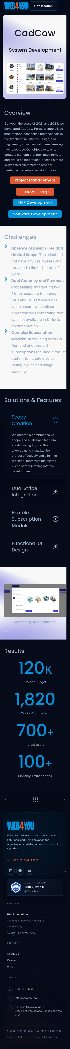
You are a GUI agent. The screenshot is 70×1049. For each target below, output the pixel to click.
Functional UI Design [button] (27, 546)
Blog (10, 966)
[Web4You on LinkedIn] (11, 871)
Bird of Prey (15, 926)
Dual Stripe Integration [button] (25, 491)
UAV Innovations (18, 914)
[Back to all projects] (35, 799)
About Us (13, 953)
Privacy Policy (17, 1037)
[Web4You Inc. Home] (20, 825)
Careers (11, 960)
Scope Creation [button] (22, 420)
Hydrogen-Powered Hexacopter (27, 920)
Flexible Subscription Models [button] (26, 519)
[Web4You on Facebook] (20, 871)
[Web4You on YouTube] (29, 871)
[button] (64, 6)
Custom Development (21, 932)
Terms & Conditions (45, 1037)
